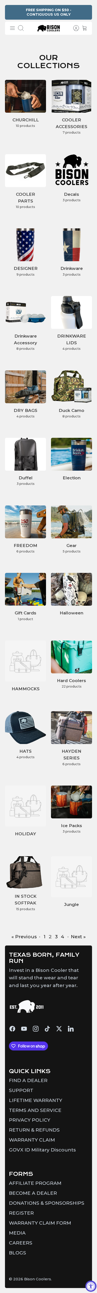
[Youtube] (24, 1028)
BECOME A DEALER (33, 1193)
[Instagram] (36, 1028)
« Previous (24, 937)
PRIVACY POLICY (29, 1120)
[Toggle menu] (12, 28)
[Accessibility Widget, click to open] (91, 1286)
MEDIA (17, 1233)
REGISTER (21, 1213)
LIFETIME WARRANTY (35, 1100)
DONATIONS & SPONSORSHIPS (46, 1203)
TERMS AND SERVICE (35, 1110)
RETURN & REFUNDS (34, 1130)
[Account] (73, 28)
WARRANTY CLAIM (32, 1140)
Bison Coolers (37, 1279)
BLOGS (17, 1253)
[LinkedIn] (71, 1028)
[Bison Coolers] (48, 28)
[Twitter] (59, 1028)
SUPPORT (21, 1090)
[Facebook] (12, 1028)
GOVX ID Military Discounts (42, 1150)
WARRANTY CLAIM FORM (40, 1223)
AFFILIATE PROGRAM (35, 1183)
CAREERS (20, 1243)
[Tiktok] (47, 1028)
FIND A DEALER (28, 1080)
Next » (78, 937)
